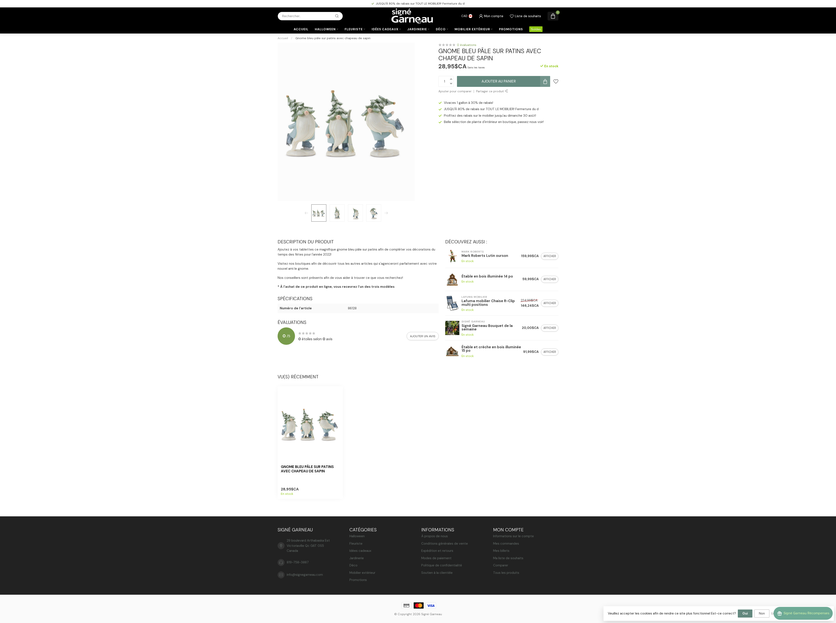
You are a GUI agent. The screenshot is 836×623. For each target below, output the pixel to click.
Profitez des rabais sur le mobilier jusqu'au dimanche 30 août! (420, 3)
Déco (441, 29)
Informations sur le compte (513, 536)
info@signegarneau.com (305, 574)
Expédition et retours (437, 551)
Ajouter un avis (422, 336)
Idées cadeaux (385, 29)
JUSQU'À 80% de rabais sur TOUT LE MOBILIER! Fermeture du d (491, 109)
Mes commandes (506, 543)
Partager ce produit (490, 91)
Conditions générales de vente (444, 543)
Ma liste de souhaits (508, 558)
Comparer (500, 565)
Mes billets (501, 551)
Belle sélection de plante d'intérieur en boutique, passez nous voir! (494, 122)
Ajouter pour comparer (455, 91)
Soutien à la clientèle (437, 573)
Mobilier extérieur (472, 29)
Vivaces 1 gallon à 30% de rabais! (468, 103)
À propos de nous (434, 536)
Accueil (301, 29)
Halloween (325, 29)
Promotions (511, 29)
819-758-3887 (298, 562)
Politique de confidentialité (441, 565)
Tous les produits (506, 573)
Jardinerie (417, 29)
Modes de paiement (436, 558)
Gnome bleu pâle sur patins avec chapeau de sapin (333, 38)
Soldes (536, 29)
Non (762, 613)
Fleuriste (354, 29)
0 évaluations (466, 45)
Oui (745, 613)
